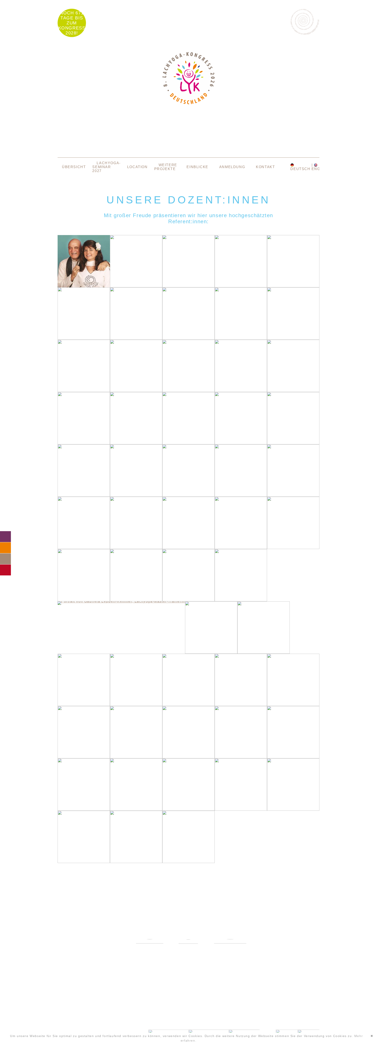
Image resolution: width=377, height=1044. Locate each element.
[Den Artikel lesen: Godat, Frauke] (84, 443)
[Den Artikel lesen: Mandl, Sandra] (263, 652)
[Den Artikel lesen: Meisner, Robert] (136, 705)
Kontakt (265, 167)
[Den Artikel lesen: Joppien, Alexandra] (188, 548)
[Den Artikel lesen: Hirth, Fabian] (293, 495)
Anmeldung (232, 167)
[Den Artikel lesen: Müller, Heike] (293, 705)
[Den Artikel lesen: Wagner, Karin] (136, 862)
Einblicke (197, 167)
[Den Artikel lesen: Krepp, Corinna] (188, 600)
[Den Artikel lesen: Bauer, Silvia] (84, 338)
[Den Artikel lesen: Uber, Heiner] (293, 809)
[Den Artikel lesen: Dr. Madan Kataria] (84, 286)
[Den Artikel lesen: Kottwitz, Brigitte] (84, 600)
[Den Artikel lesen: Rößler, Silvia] (293, 757)
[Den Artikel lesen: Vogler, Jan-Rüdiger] (84, 862)
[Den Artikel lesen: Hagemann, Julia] (84, 495)
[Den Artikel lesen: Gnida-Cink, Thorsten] (293, 391)
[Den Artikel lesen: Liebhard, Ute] (211, 652)
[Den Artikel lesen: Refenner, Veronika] (136, 757)
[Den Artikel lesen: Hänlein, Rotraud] (136, 495)
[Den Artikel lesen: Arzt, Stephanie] (241, 286)
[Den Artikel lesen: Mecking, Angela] (84, 705)
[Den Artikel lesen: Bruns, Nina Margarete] (188, 338)
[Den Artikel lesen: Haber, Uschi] (241, 443)
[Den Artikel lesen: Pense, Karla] (84, 757)
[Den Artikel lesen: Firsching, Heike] (188, 391)
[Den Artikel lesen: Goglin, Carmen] (136, 443)
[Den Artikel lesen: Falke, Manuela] (136, 391)
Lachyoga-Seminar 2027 (106, 167)
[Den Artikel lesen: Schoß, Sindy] (136, 809)
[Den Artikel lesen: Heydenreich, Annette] (241, 495)
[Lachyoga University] (188, 103)
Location (137, 167)
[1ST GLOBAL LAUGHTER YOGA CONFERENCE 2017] (188, 952)
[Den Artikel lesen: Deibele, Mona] (241, 338)
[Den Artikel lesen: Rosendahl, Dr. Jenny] (241, 757)
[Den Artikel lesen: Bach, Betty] (293, 286)
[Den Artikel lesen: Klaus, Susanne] (293, 548)
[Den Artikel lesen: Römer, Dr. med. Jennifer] (188, 757)
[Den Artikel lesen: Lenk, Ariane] (241, 600)
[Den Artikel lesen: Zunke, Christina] (188, 862)
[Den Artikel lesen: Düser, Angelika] (293, 338)
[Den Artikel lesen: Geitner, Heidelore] (241, 391)
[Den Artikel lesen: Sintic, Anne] (188, 809)
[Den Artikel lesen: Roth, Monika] (84, 809)
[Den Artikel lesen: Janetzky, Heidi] (84, 548)
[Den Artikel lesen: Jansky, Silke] (136, 548)
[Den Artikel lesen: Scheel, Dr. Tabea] (136, 286)
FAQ (5, 547)
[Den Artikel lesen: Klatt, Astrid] (241, 548)
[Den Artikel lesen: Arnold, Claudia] (188, 286)
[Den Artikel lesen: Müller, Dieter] (241, 705)
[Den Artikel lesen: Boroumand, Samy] (136, 338)
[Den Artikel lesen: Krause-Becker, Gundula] (136, 600)
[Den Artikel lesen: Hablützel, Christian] (293, 443)
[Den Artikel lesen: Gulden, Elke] (188, 443)
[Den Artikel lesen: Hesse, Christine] (188, 495)
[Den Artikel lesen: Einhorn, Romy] (84, 391)
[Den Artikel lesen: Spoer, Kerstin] (241, 809)
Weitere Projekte (165, 167)
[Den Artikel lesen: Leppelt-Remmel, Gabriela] (121, 601)
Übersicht (74, 167)
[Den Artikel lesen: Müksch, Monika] (188, 705)
